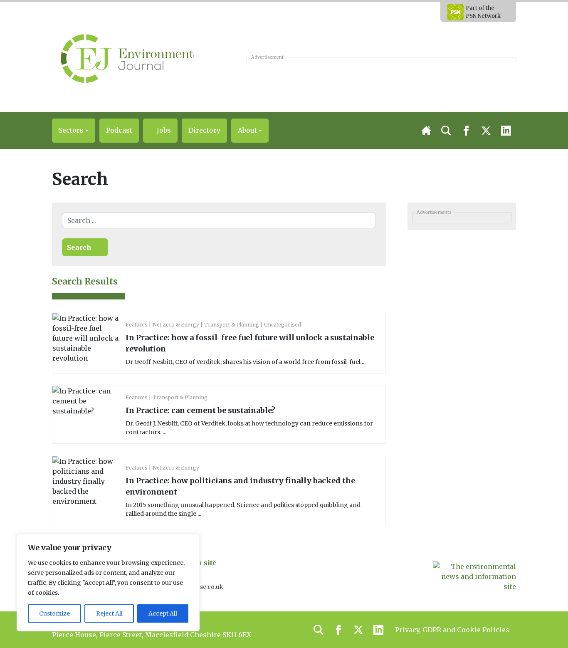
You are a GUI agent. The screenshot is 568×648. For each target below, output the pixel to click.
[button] (73, 131)
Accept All (162, 613)
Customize (54, 613)
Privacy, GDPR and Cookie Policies (452, 630)
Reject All (109, 613)
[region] (108, 582)
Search (79, 247)
